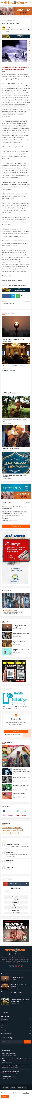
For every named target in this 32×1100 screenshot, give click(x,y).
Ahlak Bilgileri (17, 827)
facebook (10, 811)
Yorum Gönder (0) (16, 526)
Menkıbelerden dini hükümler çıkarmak (14, 366)
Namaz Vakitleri (22, 1087)
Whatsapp (18, 296)
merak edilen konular (16, 1033)
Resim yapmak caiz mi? (8, 1053)
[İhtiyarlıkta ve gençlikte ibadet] (7, 787)
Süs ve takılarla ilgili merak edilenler (13, 612)
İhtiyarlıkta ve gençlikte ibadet (21, 785)
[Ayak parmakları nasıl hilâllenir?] (7, 779)
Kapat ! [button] (5, 1096)
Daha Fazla (26, 1093)
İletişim (13, 1087)
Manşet (14, 830)
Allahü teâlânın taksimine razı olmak (21, 650)
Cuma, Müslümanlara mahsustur (19, 642)
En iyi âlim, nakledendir (9, 393)
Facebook (7, 295)
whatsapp (24, 811)
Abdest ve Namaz (7, 827)
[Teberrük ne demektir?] (7, 795)
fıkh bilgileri (15, 833)
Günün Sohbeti (6, 830)
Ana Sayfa (4, 20)
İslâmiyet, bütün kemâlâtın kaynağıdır (13, 339)
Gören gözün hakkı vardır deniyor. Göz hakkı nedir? (15, 420)
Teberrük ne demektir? (19, 793)
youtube (24, 815)
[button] (30, 2)
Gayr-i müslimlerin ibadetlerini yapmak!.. (21, 634)
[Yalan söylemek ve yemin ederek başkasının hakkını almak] (7, 771)
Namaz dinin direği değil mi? (11, 448)
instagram (10, 815)
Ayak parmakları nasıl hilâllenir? (21, 777)
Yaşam (20, 830)
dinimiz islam (6, 833)
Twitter (13, 296)
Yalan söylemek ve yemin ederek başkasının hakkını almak (21, 770)
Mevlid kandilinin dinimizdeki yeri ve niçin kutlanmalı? (14, 475)
